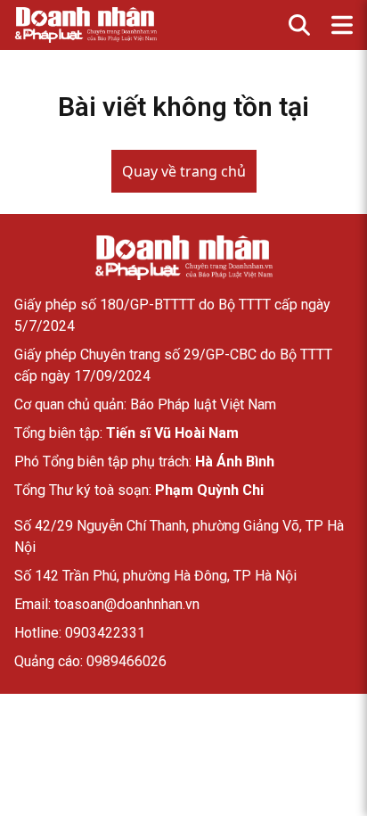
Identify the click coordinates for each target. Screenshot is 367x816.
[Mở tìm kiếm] (299, 25)
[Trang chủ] (183, 257)
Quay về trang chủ (184, 171)
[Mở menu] (342, 25)
